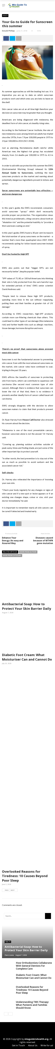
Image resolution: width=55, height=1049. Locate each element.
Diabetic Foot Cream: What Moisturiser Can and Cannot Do (27, 657)
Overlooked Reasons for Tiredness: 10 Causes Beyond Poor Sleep (25, 876)
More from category (12, 555)
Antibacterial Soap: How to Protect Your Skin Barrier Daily (26, 606)
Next (13, 890)
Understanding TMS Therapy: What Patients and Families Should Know (32, 1004)
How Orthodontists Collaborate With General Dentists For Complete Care (34, 965)
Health (5, 15)
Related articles (10, 552)
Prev (7, 890)
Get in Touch (18, 1045)
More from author (28, 552)
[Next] (11, 1013)
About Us (32, 1045)
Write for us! (47, 1045)
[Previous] (6, 1013)
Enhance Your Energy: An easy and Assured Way (12, 540)
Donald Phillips (8, 31)
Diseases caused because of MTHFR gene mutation (43, 540)
